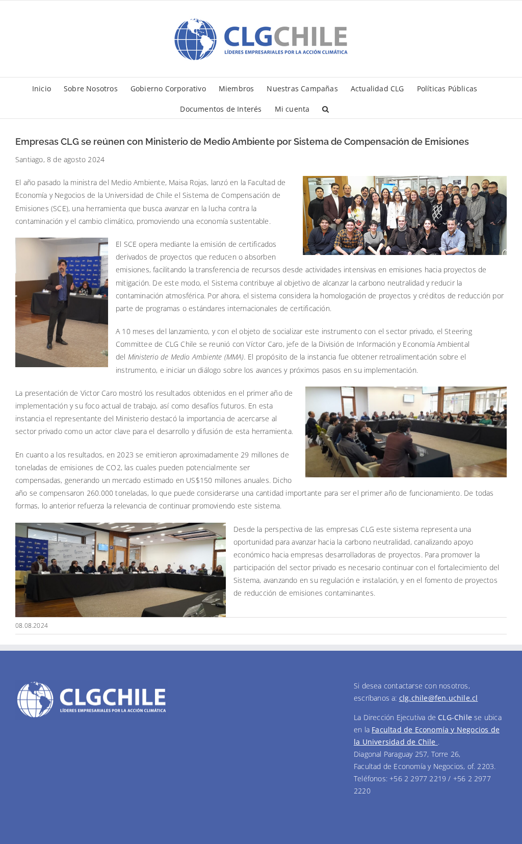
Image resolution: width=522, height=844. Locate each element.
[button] (325, 108)
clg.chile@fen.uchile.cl (438, 698)
